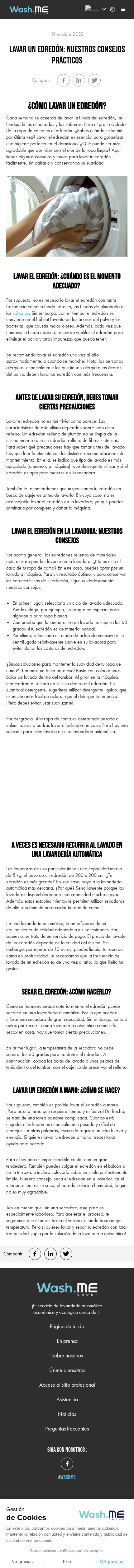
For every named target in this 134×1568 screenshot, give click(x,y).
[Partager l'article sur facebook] (63, 80)
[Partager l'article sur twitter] (94, 80)
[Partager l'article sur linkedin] (79, 80)
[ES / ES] (92, 9)
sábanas (21, 313)
